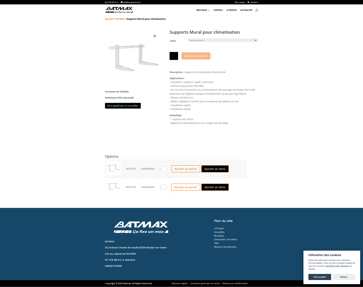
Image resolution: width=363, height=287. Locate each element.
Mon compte (240, 2)
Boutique (202, 10)
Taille (173, 40)
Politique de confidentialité (235, 283)
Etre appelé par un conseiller (122, 105)
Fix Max (119, 18)
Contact (218, 10)
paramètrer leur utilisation (337, 266)
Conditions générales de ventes (205, 283)
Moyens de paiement (225, 246)
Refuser (344, 277)
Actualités (246, 10)
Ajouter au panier (196, 56)
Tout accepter (319, 277)
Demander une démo (225, 239)
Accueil (109, 18)
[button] (154, 36)
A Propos (232, 10)
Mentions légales (180, 283)
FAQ (216, 243)
